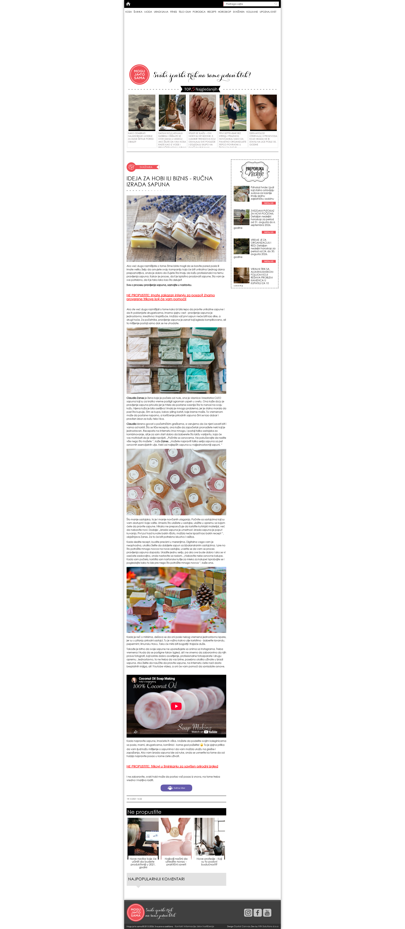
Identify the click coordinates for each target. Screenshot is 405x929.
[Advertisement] (202, 39)
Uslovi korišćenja (205, 926)
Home (128, 3)
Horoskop (224, 11)
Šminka (138, 11)
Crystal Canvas (242, 926)
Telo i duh (185, 11)
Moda (148, 11)
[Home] (152, 912)
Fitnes (173, 11)
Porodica (199, 11)
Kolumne (252, 11)
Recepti (211, 11)
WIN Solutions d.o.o (268, 926)
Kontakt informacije (185, 926)
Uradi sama (161, 11)
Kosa (128, 11)
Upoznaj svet (268, 11)
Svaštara (239, 11)
